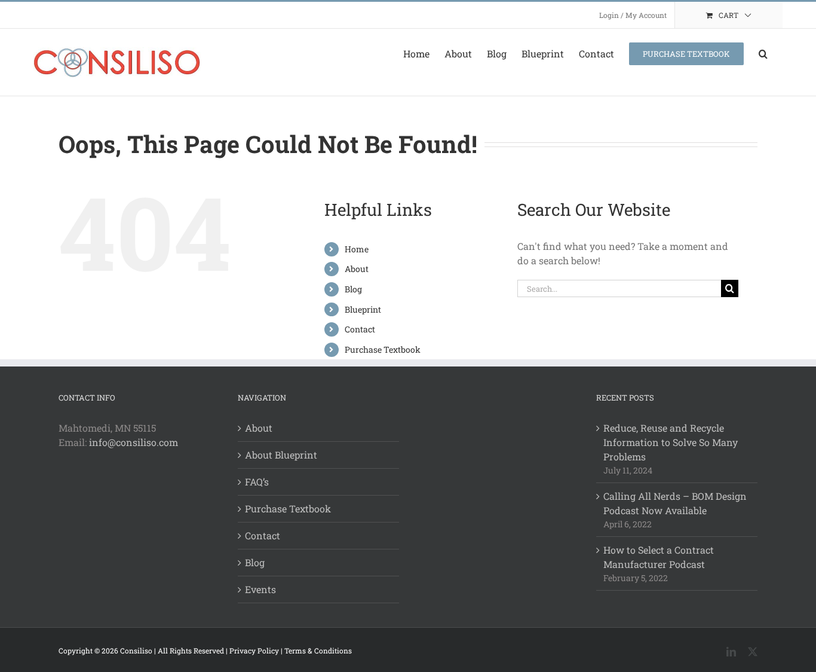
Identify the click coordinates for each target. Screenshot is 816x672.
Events (260, 589)
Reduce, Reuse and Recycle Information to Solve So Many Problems (670, 442)
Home (357, 249)
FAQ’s (257, 481)
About (357, 268)
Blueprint (363, 309)
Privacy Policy (254, 650)
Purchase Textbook (383, 349)
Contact (360, 329)
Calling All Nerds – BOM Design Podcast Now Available (675, 503)
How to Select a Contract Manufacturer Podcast (658, 556)
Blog (353, 289)
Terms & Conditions (318, 650)
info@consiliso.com (133, 442)
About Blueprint (281, 454)
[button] (763, 54)
